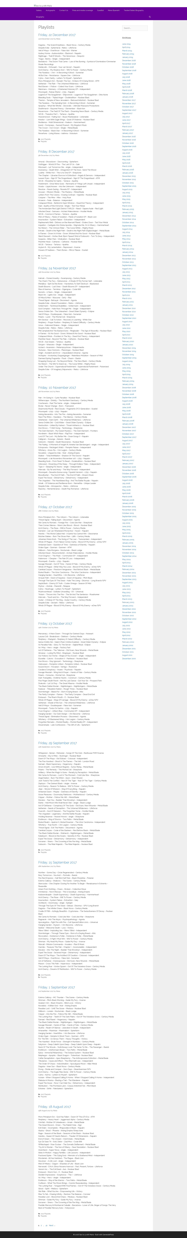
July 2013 (126, 272)
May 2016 (126, 159)
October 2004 (128, 553)
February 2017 (128, 130)
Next (52, 1225)
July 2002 (126, 625)
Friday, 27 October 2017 (55, 507)
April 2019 (126, 47)
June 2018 (126, 80)
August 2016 (127, 150)
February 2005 (128, 540)
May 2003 (126, 592)
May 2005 (126, 530)
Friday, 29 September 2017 (57, 743)
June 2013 (126, 275)
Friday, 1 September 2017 (56, 987)
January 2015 (127, 212)
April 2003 (126, 596)
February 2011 (128, 302)
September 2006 (129, 477)
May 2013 (126, 278)
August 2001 (127, 655)
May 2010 (126, 331)
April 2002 (126, 635)
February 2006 (128, 500)
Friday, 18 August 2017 (54, 1107)
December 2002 (129, 609)
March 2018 (127, 90)
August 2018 (127, 74)
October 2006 (128, 473)
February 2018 (128, 93)
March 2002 (127, 639)
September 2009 (129, 358)
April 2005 (126, 533)
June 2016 (126, 156)
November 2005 (129, 510)
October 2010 (128, 315)
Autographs (50, 10)
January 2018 (127, 97)
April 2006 (126, 493)
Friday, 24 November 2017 (57, 268)
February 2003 (128, 602)
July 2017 (126, 117)
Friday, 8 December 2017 (56, 151)
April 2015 (126, 202)
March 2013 (127, 285)
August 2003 (127, 582)
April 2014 (126, 242)
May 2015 (126, 199)
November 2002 (129, 612)
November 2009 (129, 351)
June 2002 (126, 629)
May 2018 (126, 84)
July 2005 (126, 523)
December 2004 (129, 546)
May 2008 (126, 411)
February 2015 (128, 209)
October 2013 (128, 262)
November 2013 (129, 259)
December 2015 (129, 176)
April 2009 (126, 374)
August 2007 (127, 440)
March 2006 (127, 497)
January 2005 (127, 543)
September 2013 (129, 265)
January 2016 (127, 173)
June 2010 (126, 328)
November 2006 (129, 470)
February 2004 (128, 569)
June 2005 (126, 526)
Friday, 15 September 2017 (57, 862)
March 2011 (127, 298)
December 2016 (129, 136)
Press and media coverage (82, 10)
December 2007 (129, 427)
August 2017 (127, 113)
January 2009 (127, 384)
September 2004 (129, 556)
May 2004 (126, 559)
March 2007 (127, 457)
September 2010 (129, 318)
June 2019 (126, 44)
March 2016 (127, 166)
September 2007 (129, 437)
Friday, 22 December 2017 (57, 35)
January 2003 (127, 606)
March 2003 (127, 599)
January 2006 (127, 503)
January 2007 (127, 463)
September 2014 (129, 226)
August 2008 (127, 401)
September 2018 (129, 70)
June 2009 (126, 368)
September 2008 (129, 397)
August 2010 (127, 321)
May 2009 (126, 371)
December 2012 (128, 288)
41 (46, 1225)
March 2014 (127, 245)
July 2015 (126, 193)
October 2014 (128, 222)
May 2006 (126, 490)
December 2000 (129, 658)
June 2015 (126, 196)
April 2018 (126, 87)
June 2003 (126, 589)
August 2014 (127, 229)
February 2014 (128, 249)
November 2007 (129, 430)
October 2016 (128, 143)
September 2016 (129, 146)
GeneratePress (108, 1235)
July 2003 (126, 586)
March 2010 (127, 338)
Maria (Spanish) (114, 10)
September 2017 (129, 110)
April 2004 (126, 563)
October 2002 (128, 615)
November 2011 (129, 292)
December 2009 (129, 348)
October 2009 (128, 354)
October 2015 (128, 183)
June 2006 (126, 487)
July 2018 (126, 77)
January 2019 (127, 57)
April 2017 (126, 123)
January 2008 (127, 424)
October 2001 (128, 652)
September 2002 (129, 619)
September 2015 (129, 186)
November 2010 (129, 311)
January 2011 (127, 305)
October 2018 (128, 67)
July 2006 (126, 483)
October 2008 (128, 394)
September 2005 (129, 516)
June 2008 (126, 407)
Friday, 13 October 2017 (55, 623)
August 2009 (127, 361)
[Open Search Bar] (150, 17)
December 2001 (129, 648)
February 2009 (128, 381)
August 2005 (127, 520)
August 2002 (127, 622)
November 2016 (129, 140)
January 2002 (127, 645)
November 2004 (129, 549)
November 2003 (129, 576)
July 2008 (126, 404)
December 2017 (128, 100)
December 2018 (129, 60)
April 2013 (126, 282)
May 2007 (126, 450)
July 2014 (126, 232)
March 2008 (127, 417)
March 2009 (127, 378)
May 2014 (126, 239)
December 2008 (129, 388)
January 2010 (127, 345)
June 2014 (126, 236)
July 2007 (126, 444)
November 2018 (129, 64)
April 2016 (126, 163)
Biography (40, 17)
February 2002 (128, 642)
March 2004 (127, 566)
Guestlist (100, 10)
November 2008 (129, 391)
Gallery (39, 10)
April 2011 (126, 295)
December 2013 (128, 255)
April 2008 (126, 414)
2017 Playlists (46, 139)
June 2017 (126, 120)
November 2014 (129, 219)
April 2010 (126, 335)
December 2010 (129, 308)
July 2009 (126, 364)
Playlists (44, 141)
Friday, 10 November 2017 (57, 387)
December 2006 (129, 467)
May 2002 (126, 632)
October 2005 (128, 513)
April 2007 (126, 454)
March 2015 (127, 206)
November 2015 (129, 179)
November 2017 (129, 103)
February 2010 (128, 341)
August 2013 (127, 269)
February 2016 (128, 169)
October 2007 (128, 434)
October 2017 (128, 107)
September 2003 (129, 579)
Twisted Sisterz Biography (134, 10)
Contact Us (63, 10)
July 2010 (126, 325)
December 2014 (129, 216)
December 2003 (129, 573)
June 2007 (126, 447)
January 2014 (127, 252)
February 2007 (128, 460)
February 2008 (128, 421)
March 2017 (127, 126)
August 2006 (127, 480)
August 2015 (127, 189)
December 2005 (129, 506)
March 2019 (127, 51)
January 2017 (127, 133)
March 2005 (127, 536)
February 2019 (128, 54)
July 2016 (126, 153)
